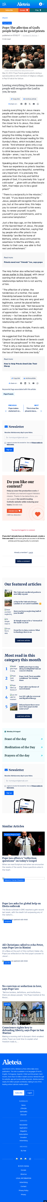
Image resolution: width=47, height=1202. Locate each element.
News (23, 1105)
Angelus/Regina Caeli (12, 835)
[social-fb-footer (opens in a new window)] (21, 1159)
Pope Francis (8, 394)
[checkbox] (5, 443)
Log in (31, 552)
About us (23, 1174)
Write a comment (23, 561)
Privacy (23, 1195)
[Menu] (8, 4)
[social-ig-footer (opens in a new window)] (30, 1159)
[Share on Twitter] (30, 104)
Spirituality (23, 1112)
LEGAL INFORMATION (23, 1178)
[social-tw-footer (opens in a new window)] (26, 1159)
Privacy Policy (23, 1190)
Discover (23, 1115)
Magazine (23, 1131)
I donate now (13, 511)
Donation (23, 1137)
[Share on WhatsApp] (38, 104)
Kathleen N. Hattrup (30, 35)
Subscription (23, 1134)
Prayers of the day (17, 755)
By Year (23, 1151)
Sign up (9, 450)
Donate (22, 10)
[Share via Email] (34, 104)
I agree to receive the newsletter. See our (24, 443)
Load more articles (23, 640)
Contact (23, 1186)
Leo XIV (7, 963)
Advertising (24, 1141)
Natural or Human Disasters (14, 880)
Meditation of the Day (20, 747)
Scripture (8, 921)
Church (5, 18)
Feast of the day (15, 739)
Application (23, 1128)
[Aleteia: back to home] (23, 4)
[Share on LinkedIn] (25, 104)
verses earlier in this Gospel (16, 274)
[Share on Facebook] (21, 104)
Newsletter (23, 1125)
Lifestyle (24, 1108)
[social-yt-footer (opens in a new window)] (17, 1159)
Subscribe (9, 10)
